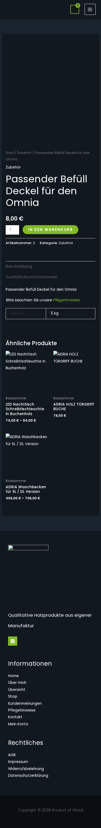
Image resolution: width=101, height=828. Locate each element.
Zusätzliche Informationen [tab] (31, 277)
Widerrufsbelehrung (26, 768)
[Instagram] (12, 641)
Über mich (17, 682)
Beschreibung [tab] (19, 266)
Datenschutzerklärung (28, 775)
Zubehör (24, 152)
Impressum (18, 761)
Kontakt (15, 717)
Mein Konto (18, 724)
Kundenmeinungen (25, 703)
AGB (12, 755)
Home (13, 675)
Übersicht (16, 689)
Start (10, 152)
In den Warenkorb (50, 229)
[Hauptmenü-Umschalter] (90, 9)
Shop (12, 696)
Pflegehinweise (66, 300)
